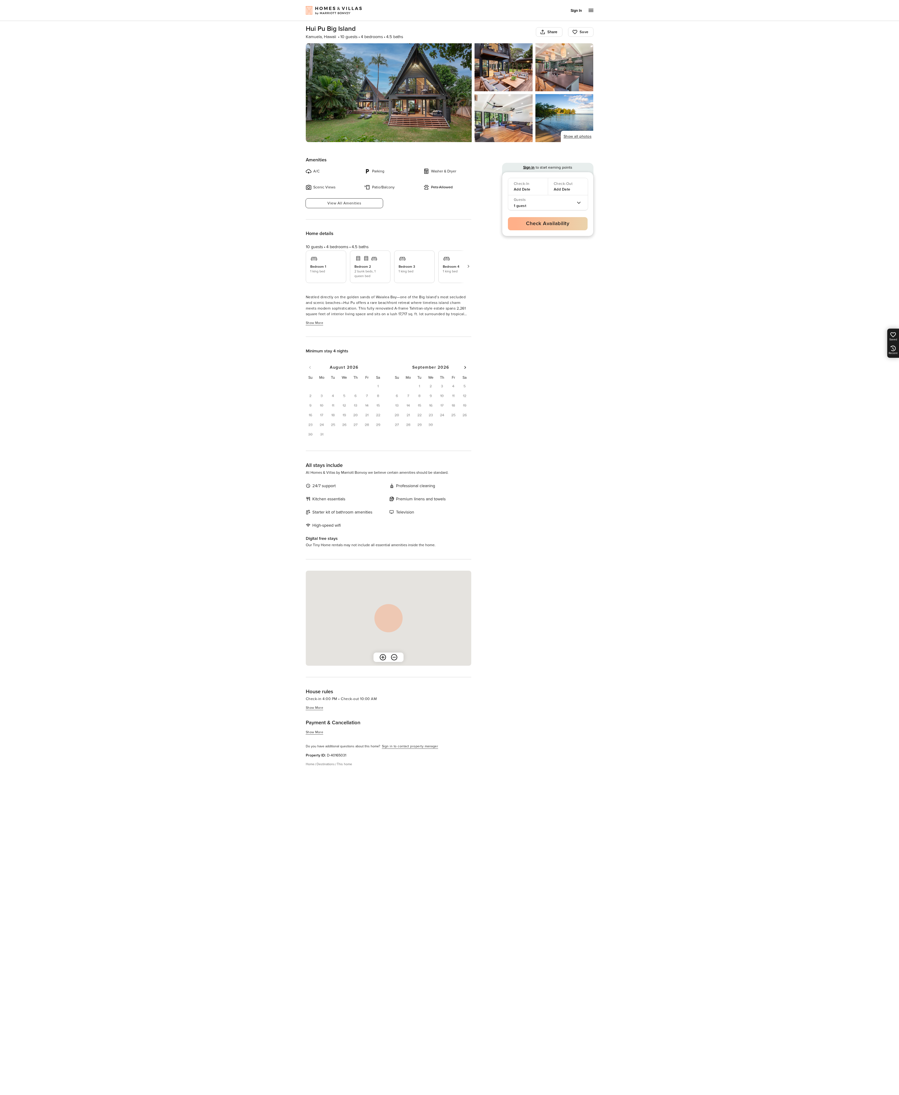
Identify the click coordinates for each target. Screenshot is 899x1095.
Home (310, 764)
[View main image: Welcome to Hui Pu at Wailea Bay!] (389, 92)
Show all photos (578, 136)
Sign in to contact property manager (410, 746)
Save (584, 32)
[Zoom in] (383, 657)
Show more (314, 323)
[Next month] (465, 367)
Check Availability (547, 223)
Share (552, 32)
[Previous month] (310, 367)
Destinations (326, 764)
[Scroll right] (468, 266)
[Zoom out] (394, 657)
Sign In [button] (576, 10)
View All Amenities (344, 203)
